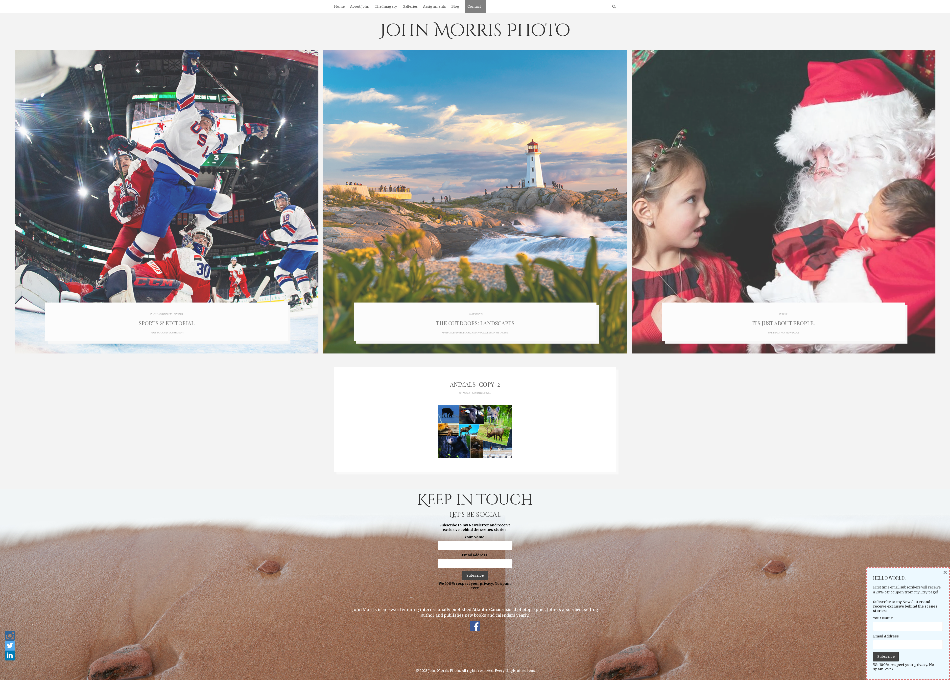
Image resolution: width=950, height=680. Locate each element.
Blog (455, 6)
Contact (474, 6)
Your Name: (475, 537)
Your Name (883, 618)
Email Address (886, 636)
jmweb (487, 392)
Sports (178, 313)
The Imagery (386, 6)
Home (339, 6)
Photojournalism (161, 313)
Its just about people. (783, 323)
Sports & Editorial (166, 323)
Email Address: (475, 555)
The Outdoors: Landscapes (475, 323)
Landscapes (475, 313)
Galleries (410, 6)
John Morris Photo (475, 30)
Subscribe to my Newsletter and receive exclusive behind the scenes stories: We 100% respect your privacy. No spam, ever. (475, 556)
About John (359, 6)
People (783, 313)
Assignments (434, 6)
